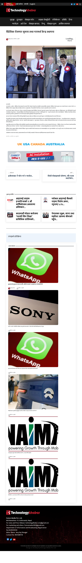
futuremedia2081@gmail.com (34, 525)
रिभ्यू (43, 23)
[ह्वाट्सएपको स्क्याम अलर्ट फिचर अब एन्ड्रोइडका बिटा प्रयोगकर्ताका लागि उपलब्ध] (33, 349)
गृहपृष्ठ (12, 19)
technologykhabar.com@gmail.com (37, 523)
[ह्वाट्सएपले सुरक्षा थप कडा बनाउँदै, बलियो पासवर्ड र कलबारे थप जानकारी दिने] (33, 265)
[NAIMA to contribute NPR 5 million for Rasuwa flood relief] (33, 476)
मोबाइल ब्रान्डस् (34, 23)
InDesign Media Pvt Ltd (48, 548)
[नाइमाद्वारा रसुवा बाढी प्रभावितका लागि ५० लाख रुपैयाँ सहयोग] (33, 434)
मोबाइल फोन (29, 19)
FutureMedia (42, 546)
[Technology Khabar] (21, 10)
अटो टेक (23, 23)
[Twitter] (74, 4)
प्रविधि (64, 19)
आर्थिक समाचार (64, 23)
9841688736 (19, 535)
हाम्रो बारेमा (19, 4)
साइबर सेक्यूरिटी (44, 19)
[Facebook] (71, 4)
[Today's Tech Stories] (10, 4)
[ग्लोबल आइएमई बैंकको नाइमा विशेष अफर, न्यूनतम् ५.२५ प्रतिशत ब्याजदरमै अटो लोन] (46, 200)
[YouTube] (77, 4)
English (32, 4)
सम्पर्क (26, 4)
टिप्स (70, 19)
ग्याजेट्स (15, 23)
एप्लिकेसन (56, 19)
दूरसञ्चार (20, 19)
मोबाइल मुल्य (51, 23)
